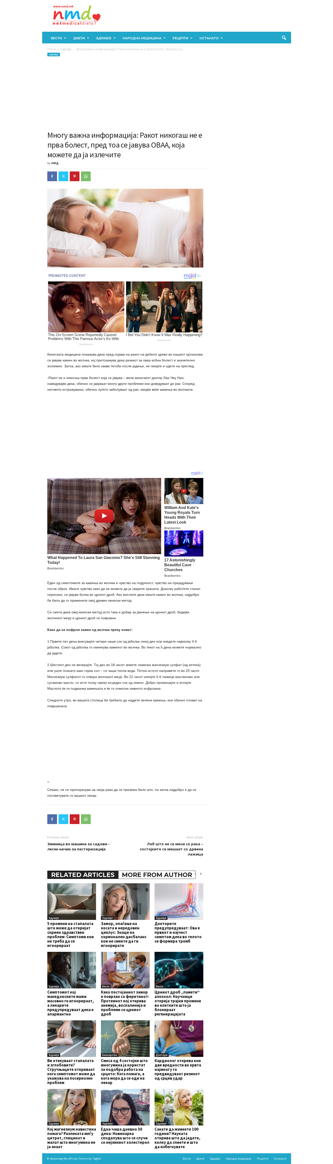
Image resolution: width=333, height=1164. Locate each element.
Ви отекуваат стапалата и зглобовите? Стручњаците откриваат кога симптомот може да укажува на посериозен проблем (71, 1071)
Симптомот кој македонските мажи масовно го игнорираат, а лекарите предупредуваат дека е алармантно (70, 1003)
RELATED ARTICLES (83, 874)
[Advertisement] (125, 94)
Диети (79, 38)
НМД (55, 163)
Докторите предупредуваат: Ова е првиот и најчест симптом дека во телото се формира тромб (178, 932)
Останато (208, 38)
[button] (283, 38)
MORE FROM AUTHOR (157, 874)
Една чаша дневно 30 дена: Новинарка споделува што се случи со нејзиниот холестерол (125, 1135)
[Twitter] (63, 176)
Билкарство (109, 1055)
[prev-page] (195, 873)
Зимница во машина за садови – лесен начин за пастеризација (78, 846)
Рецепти (180, 38)
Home (51, 49)
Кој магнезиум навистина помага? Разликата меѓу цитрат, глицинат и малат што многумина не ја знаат (71, 1137)
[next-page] (200, 873)
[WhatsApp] (86, 176)
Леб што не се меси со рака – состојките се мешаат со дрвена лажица (171, 848)
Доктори (161, 1055)
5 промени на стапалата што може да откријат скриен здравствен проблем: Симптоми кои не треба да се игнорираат (70, 934)
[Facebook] (52, 176)
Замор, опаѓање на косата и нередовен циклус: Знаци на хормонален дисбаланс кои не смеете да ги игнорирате (124, 934)
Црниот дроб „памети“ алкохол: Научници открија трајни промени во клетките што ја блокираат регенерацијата (178, 1003)
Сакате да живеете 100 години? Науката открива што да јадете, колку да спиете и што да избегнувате (177, 1137)
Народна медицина (142, 38)
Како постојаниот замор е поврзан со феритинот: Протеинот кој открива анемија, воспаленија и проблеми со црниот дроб (125, 1003)
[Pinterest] (74, 176)
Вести (56, 38)
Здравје (103, 38)
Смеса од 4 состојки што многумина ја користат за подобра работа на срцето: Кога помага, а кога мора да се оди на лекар (124, 1071)
